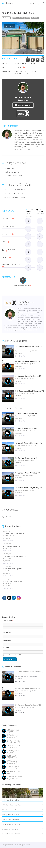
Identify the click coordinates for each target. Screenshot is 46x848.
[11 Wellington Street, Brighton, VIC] (23, 736)
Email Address (7, 640)
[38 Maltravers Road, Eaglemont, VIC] (21, 571)
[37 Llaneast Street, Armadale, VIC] (22, 478)
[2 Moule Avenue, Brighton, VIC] (23, 731)
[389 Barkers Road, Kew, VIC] (23, 773)
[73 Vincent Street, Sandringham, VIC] (23, 742)
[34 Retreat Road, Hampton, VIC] (23, 768)
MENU (31, 3)
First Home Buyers (18, 18)
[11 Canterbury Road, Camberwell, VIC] (21, 558)
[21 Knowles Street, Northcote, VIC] (21, 381)
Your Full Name (8, 620)
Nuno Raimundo (26, 302)
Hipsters (27, 18)
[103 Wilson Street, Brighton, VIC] (23, 762)
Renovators (35, 18)
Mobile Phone (7, 632)
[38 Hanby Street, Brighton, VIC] (23, 752)
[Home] (7, 2)
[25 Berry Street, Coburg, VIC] (21, 547)
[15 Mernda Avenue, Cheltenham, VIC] (22, 448)
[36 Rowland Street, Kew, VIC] (22, 463)
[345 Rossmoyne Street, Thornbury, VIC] (21, 396)
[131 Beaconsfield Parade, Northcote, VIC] (21, 351)
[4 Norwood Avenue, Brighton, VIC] (23, 747)
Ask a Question (24, 105)
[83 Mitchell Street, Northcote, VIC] (21, 366)
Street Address (8, 648)
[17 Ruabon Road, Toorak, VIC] (22, 433)
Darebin (7, 18)
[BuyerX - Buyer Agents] (10, 304)
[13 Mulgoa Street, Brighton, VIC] (23, 757)
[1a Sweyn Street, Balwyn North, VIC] (22, 493)
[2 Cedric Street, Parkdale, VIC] (22, 418)
